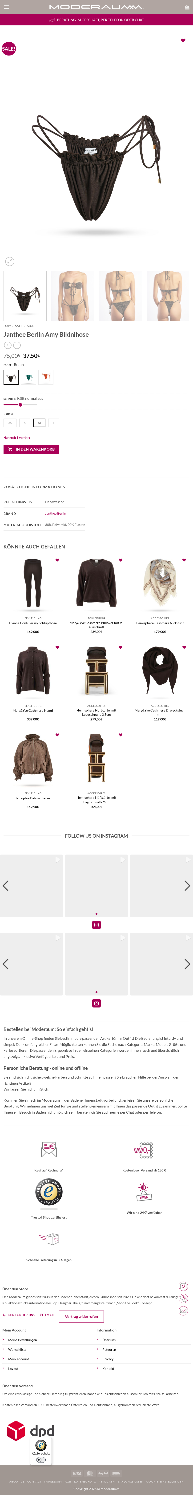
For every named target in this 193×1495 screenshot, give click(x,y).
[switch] (41, 1460)
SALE (19, 326)
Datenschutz (85, 1481)
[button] (6, 7)
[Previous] (13, 151)
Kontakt (108, 1369)
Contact (34, 1481)
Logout (13, 1369)
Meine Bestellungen (22, 1340)
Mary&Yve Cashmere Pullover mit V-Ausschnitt (96, 625)
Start (7, 326)
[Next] (180, 151)
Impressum (53, 1481)
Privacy (107, 1359)
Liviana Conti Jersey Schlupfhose (33, 623)
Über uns (109, 1340)
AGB (68, 1481)
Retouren (109, 1349)
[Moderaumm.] (96, 7)
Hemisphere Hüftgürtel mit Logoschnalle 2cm (96, 799)
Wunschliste (17, 1349)
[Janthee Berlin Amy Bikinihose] (29, 378)
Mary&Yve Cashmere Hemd (33, 710)
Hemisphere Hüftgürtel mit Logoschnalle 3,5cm (96, 712)
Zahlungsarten (131, 1481)
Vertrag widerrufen (81, 1316)
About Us (16, 1481)
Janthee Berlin (55, 513)
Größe (9, 414)
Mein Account (18, 1359)
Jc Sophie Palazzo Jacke (33, 798)
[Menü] (49, 1440)
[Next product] (7, 345)
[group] (31, 886)
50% (30, 326)
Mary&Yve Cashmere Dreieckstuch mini (160, 712)
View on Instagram (96, 925)
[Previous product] (16, 345)
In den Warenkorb (35, 449)
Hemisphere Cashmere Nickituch (160, 623)
